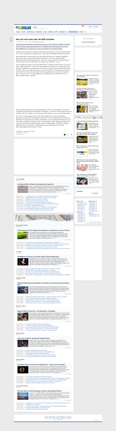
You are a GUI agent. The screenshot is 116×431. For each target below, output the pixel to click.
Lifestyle (50, 31)
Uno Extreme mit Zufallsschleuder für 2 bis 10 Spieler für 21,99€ (41, 247)
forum (100, 44)
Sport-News (20, 333)
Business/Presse (22, 386)
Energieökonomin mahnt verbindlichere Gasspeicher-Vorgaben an (42, 196)
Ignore (95, 223)
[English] (84, 26)
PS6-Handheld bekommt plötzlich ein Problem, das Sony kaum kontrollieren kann (43, 284)
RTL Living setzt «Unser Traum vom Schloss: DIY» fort (88, 146)
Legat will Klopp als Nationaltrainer (87, 121)
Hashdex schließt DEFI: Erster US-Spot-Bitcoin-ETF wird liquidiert (87, 133)
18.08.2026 (80, 208)
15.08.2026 (80, 214)
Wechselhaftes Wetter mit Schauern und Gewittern (88, 76)
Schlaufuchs (30, 31)
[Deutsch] (83, 26)
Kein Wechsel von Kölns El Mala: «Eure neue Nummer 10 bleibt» (87, 175)
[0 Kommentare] (20, 134)
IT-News (18, 251)
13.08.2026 (80, 217)
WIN (56, 31)
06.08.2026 (92, 207)
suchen (96, 193)
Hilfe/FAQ (63, 418)
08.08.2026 (92, 204)
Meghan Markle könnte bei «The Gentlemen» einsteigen (36, 311)
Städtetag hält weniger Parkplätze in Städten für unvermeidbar (41, 197)
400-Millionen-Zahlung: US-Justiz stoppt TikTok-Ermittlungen (38, 257)
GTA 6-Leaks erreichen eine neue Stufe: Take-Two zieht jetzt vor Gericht (43, 303)
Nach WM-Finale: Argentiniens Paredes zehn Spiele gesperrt (41, 355)
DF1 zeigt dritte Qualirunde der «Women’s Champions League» (41, 330)
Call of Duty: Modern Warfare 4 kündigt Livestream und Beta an (41, 298)
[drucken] (11, 40)
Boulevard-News (22, 225)
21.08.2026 (80, 204)
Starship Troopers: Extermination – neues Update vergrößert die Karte (43, 301)
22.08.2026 (80, 202)
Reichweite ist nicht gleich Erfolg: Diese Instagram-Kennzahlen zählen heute (88, 161)
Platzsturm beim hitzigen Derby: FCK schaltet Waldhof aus (40, 352)
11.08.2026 (80, 220)
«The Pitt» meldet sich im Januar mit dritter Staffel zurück (40, 325)
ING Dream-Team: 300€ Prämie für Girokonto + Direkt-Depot (40, 270)
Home (46, 418)
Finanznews (20, 359)
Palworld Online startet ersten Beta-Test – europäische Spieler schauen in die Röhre (46, 296)
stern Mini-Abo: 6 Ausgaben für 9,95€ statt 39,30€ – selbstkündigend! (43, 271)
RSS (70, 418)
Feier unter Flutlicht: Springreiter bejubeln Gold (33, 338)
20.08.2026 (80, 205)
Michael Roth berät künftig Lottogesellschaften (85, 103)
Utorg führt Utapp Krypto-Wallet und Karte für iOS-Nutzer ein (40, 382)
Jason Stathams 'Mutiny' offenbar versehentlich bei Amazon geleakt (42, 327)
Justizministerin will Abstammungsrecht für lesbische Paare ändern (42, 204)
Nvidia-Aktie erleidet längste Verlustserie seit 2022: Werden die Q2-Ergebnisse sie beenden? (49, 378)
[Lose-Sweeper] (86, 32)
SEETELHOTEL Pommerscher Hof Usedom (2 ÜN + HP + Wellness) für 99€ (44, 245)
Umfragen (63, 31)
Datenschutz (52, 416)
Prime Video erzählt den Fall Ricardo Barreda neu (38, 324)
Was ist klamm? (73, 31)
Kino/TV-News (20, 306)
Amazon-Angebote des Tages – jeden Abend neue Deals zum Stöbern (43, 268)
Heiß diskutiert (92, 216)
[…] (57, 192)
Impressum (69, 416)
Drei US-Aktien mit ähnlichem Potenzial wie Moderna (39, 376)
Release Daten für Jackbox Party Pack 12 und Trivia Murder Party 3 (42, 300)
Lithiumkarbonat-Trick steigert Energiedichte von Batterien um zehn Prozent (43, 230)
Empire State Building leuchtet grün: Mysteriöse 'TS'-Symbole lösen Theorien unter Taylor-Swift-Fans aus (51, 248)
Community (39, 31)
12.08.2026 (80, 219)
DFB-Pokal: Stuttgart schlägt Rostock (35, 205)
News (18, 31)
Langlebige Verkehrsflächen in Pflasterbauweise (38, 407)
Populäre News (93, 214)
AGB (57, 416)
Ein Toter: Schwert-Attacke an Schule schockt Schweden (39, 210)
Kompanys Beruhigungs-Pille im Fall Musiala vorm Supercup (41, 356)
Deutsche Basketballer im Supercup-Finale (36, 350)
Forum (23, 31)
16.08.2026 (80, 213)
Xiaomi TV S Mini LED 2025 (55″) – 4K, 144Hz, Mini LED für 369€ (42, 328)
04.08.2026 (92, 209)
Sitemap (46, 416)
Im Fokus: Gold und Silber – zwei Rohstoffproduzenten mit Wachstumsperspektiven (46, 406)
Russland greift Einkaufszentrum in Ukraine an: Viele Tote (40, 208)
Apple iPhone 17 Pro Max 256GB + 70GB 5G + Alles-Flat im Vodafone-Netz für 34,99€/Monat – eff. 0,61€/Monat (53, 275)
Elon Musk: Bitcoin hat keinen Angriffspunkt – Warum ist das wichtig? (41, 365)
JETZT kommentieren (89, 42)
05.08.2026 (92, 208)
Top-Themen (20, 179)
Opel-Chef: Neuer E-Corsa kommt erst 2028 (36, 199)
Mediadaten (62, 416)
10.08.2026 (80, 221)
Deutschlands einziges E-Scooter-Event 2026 (37, 409)
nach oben (97, 420)
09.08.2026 (92, 202)
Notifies (99, 223)
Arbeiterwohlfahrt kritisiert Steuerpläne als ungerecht (35, 184)
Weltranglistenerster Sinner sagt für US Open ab (37, 353)
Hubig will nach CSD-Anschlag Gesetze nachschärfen (39, 202)
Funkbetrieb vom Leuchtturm (33, 404)
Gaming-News (21, 278)
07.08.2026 (92, 205)
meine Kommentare (89, 223)
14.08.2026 (80, 216)
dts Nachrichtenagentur (38, 41)
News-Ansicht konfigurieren (95, 222)
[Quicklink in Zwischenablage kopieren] (11, 38)
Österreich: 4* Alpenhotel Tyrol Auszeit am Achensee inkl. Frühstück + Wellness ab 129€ (47, 244)
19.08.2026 (80, 207)
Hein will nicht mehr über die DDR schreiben (35, 39)
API (67, 418)
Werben (81, 31)
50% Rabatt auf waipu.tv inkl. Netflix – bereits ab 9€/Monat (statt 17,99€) (43, 273)
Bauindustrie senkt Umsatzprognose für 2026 (37, 200)
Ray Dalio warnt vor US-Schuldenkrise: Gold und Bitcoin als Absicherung (44, 381)
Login (90, 26)
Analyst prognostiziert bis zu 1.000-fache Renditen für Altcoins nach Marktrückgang (46, 379)
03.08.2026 (92, 211)
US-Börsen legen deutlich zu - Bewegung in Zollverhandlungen (41, 207)
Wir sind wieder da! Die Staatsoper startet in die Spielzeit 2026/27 (39, 391)
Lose (45, 31)
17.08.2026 (80, 209)
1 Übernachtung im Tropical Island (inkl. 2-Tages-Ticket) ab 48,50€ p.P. (43, 242)
